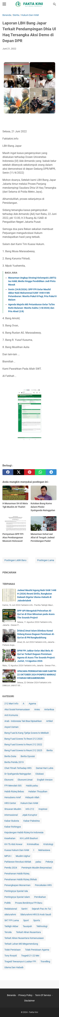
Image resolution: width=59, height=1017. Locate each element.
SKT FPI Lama (11, 920)
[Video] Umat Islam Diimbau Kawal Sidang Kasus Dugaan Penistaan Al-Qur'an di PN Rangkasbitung (36, 634)
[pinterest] (29, 472)
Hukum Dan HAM (29, 803)
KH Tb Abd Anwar (13, 844)
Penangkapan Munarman (17, 885)
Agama (32, 703)
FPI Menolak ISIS (12, 785)
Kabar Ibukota (11, 820)
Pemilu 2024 (10, 867)
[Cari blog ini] (55, 4)
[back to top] (52, 1009)
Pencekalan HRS (43, 885)
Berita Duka (10, 756)
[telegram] (51, 472)
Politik (7, 903)
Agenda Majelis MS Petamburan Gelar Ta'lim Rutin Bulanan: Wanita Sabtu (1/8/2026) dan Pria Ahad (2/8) (31, 308)
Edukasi (40, 773)
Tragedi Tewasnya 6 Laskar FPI (20, 961)
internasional (11, 815)
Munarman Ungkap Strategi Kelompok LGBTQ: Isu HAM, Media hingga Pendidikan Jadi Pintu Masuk (32, 281)
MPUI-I (7, 856)
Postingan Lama (45, 560)
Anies (37, 709)
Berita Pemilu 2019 (14, 762)
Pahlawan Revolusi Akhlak (17, 861)
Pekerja (49, 861)
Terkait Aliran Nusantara (28, 932)
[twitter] (18, 472)
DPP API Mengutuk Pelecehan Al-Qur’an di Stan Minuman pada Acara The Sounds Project (36, 614)
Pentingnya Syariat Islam (17, 897)
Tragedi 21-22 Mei (30, 955)
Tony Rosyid (10, 955)
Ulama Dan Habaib (13, 967)
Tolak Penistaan (12, 949)
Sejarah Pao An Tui (41, 908)
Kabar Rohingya (12, 826)
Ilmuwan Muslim (12, 809)
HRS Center (10, 803)
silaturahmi (10, 914)
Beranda (11, 995)
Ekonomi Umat (25, 779)
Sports (36, 920)
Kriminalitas (33, 844)
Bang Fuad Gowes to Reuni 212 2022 (23, 744)
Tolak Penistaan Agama (37, 949)
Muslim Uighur (23, 856)
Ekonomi (8, 779)
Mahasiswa (44, 850)
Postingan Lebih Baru (15, 560)
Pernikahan (40, 897)
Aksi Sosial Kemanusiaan (17, 709)
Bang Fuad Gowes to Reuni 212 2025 (23, 750)
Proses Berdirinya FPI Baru (28, 903)
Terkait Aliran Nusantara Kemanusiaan (24, 938)
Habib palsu (32, 785)
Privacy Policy (25, 995)
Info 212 (30, 809)
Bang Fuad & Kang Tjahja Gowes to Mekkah (26, 733)
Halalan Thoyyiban (37, 791)
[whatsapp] (40, 472)
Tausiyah (27, 926)
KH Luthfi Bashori (29, 838)
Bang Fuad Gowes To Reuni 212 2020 (23, 738)
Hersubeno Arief (12, 797)
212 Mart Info (11, 703)
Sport (26, 920)
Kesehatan (9, 838)
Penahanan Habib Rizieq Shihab (20, 879)
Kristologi (48, 844)
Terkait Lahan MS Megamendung (21, 943)
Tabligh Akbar (11, 926)
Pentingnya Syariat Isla (16, 891)
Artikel (49, 721)
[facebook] (7, 472)
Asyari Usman (11, 727)
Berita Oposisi (28, 756)
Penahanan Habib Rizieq (16, 873)
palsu (38, 861)
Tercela (8, 932)
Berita (50, 750)
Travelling (45, 961)
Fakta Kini (33, 1012)
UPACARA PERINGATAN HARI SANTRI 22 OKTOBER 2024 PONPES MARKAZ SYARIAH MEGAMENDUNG (36, 674)
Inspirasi (43, 809)
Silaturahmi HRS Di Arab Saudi (35, 914)
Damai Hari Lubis (44, 768)
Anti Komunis (11, 715)
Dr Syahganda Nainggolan (17, 773)
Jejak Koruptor (29, 815)
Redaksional (10, 908)
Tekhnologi (41, 926)
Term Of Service (43, 995)
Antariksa (49, 709)
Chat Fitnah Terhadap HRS (17, 768)
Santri (24, 908)
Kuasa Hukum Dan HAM (16, 850)
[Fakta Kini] (29, 4)
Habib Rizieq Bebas (14, 791)
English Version (45, 779)
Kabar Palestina (31, 820)
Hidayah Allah (32, 797)
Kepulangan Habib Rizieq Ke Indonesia (23, 832)
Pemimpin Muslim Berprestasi (36, 867)
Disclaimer (29, 1000)
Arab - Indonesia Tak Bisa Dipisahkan (23, 721)
